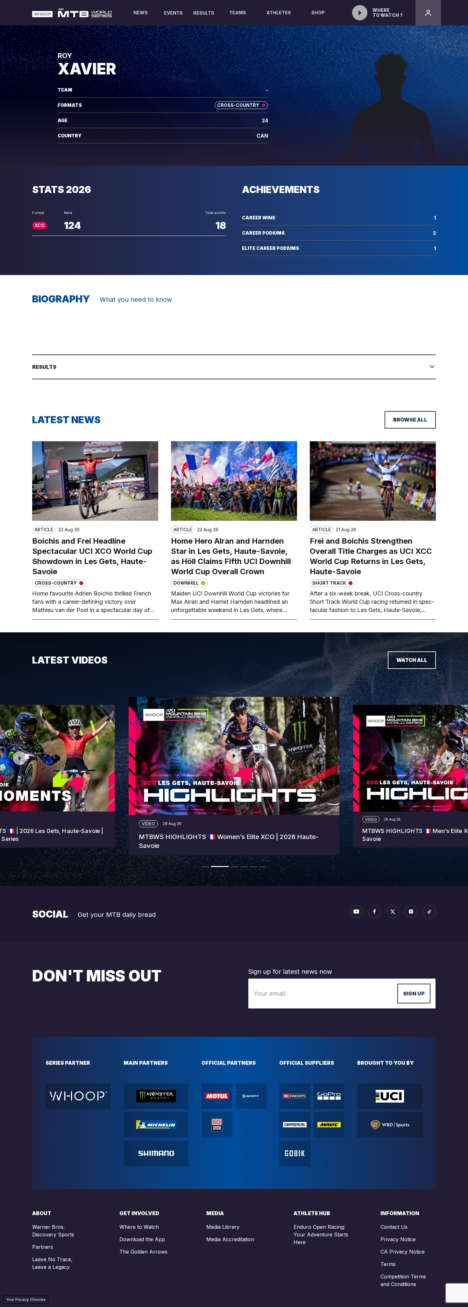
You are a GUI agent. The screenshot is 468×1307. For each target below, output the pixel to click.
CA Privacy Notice (402, 1252)
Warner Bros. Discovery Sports (53, 1231)
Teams (237, 12)
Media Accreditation (230, 1239)
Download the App (142, 1239)
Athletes (278, 12)
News (140, 12)
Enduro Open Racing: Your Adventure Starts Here (321, 1234)
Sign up (414, 993)
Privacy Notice (398, 1239)
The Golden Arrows (143, 1252)
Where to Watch (139, 1227)
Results (203, 13)
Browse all (410, 419)
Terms (388, 1264)
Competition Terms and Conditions (403, 1280)
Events (173, 13)
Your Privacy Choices (26, 1299)
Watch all (411, 660)
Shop (318, 12)
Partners (42, 1247)
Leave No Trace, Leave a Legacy (52, 1263)
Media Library (222, 1227)
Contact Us (394, 1227)
